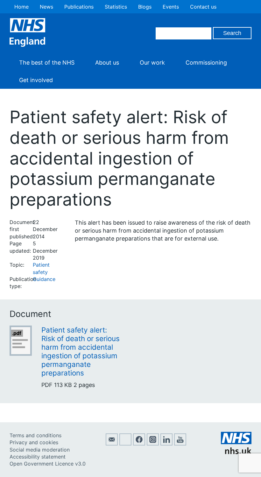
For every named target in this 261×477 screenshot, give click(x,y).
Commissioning (206, 62)
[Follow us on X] (125, 443)
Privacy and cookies (34, 442)
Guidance (44, 279)
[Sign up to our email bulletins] (112, 443)
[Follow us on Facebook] (139, 443)
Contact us (203, 7)
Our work (152, 62)
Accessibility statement (38, 456)
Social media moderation (40, 449)
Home (21, 7)
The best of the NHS (46, 62)
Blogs (145, 7)
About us (107, 62)
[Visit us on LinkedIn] (166, 443)
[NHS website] (236, 452)
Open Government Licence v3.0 (48, 463)
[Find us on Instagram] (153, 443)
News (46, 7)
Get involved (36, 80)
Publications (79, 7)
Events (171, 7)
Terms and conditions (35, 435)
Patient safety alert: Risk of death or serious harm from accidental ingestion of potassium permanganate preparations (80, 351)
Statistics (116, 7)
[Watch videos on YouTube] (180, 443)
